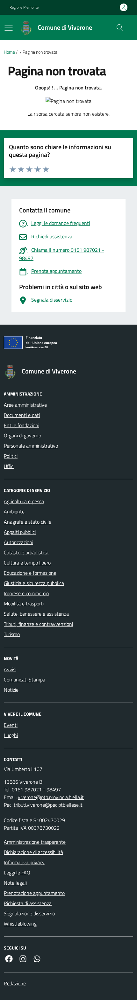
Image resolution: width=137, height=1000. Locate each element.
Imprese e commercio (26, 593)
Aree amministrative (25, 405)
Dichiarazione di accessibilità (33, 852)
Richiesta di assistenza (28, 903)
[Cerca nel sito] (119, 27)
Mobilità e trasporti (24, 603)
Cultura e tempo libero (27, 562)
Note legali (15, 883)
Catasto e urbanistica (26, 552)
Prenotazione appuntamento (34, 893)
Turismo (12, 634)
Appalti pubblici (20, 532)
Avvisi (10, 669)
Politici (11, 456)
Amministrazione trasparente (35, 842)
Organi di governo (22, 435)
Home (9, 52)
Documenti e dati (22, 415)
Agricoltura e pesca (24, 501)
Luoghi (11, 735)
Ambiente (14, 511)
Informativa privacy (24, 862)
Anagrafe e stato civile (27, 522)
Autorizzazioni (18, 542)
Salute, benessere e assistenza (36, 614)
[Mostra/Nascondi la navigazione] (8, 28)
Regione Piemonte (24, 7)
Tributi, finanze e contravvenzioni (38, 624)
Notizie (11, 690)
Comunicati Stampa (24, 679)
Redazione (15, 983)
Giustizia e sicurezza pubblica (34, 583)
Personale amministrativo (31, 446)
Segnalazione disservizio (29, 913)
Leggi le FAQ (17, 872)
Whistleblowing (20, 923)
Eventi (11, 725)
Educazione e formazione (30, 573)
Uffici (9, 466)
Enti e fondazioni (21, 425)
